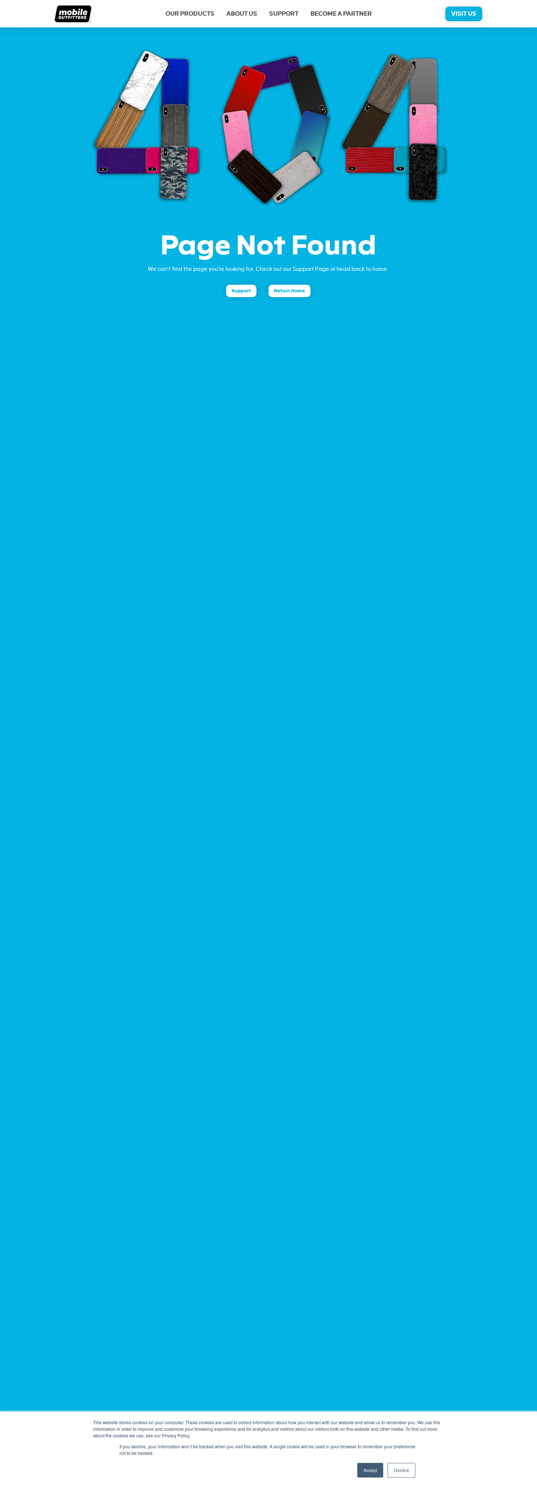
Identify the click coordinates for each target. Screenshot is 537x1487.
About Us (241, 14)
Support (283, 14)
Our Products (189, 14)
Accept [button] (370, 1470)
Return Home (289, 290)
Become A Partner (341, 14)
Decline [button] (401, 1470)
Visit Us (463, 14)
